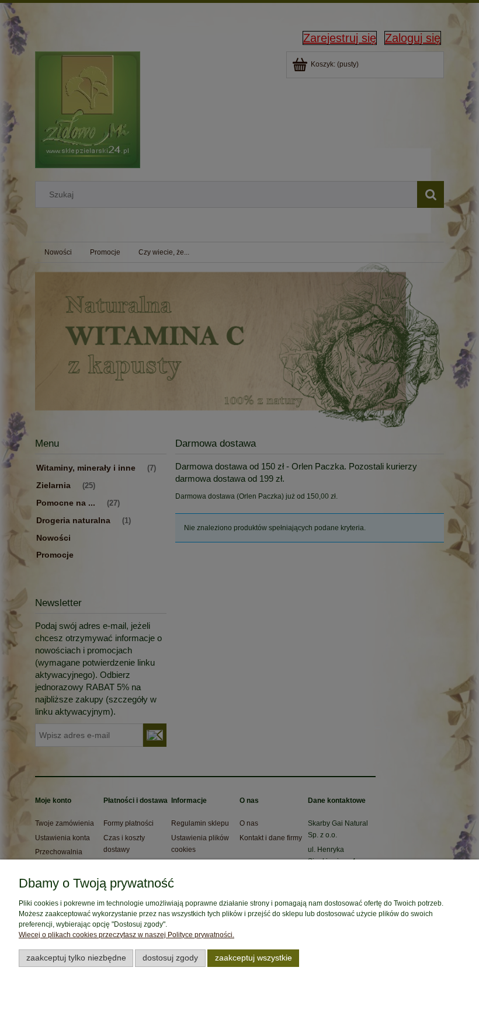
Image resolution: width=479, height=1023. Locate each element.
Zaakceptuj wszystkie (253, 958)
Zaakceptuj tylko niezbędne (76, 958)
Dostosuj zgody (170, 958)
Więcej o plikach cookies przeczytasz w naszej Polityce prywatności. (126, 935)
